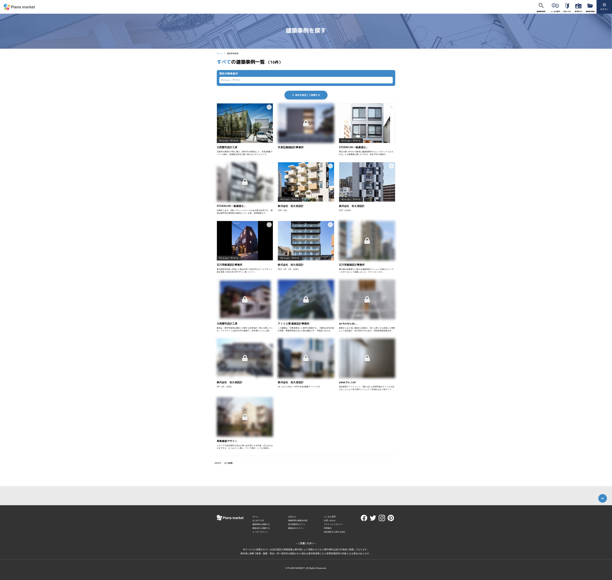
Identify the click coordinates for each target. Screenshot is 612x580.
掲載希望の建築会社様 (298, 520)
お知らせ (292, 517)
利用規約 (328, 528)
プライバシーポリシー (333, 524)
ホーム (219, 53)
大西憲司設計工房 (227, 147)
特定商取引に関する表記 (334, 532)
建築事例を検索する (261, 524)
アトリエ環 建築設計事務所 (293, 323)
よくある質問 (555, 11)
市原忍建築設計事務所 (291, 147)
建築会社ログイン (296, 528)
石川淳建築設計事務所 (230, 264)
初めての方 (567, 11)
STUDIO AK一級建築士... (353, 147)
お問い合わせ (329, 520)
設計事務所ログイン (297, 524)
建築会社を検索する (261, 528)
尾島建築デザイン (227, 441)
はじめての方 (258, 520)
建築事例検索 (541, 11)
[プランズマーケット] (17, 7)
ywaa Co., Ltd (347, 382)
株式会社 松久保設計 (291, 206)
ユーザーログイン (260, 532)
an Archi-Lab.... (348, 323)
